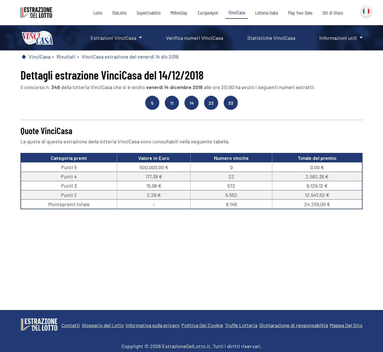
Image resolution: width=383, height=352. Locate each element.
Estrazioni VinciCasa (113, 38)
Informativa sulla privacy (152, 325)
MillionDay (178, 13)
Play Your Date (300, 13)
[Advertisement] (191, 257)
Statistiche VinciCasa (271, 38)
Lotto (97, 13)
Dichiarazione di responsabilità (293, 325)
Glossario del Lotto (103, 325)
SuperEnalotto (148, 13)
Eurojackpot (208, 13)
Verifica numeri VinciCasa (194, 38)
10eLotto (119, 13)
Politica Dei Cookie (202, 325)
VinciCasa (236, 12)
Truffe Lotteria (241, 325)
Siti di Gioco (332, 13)
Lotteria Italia (266, 13)
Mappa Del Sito (346, 325)
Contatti (70, 325)
